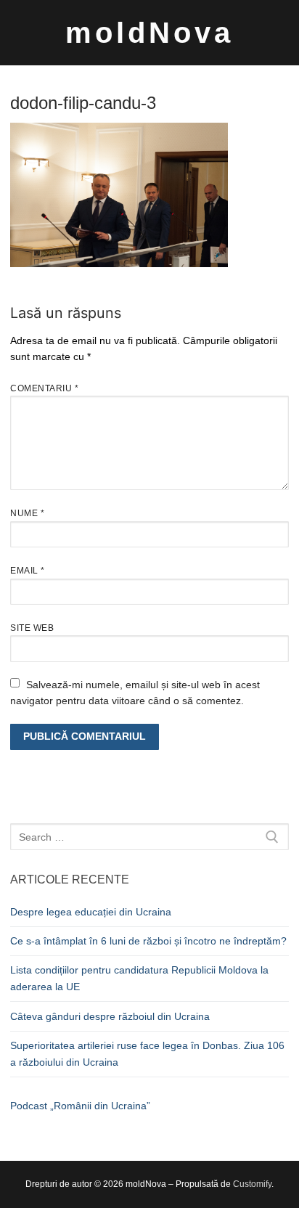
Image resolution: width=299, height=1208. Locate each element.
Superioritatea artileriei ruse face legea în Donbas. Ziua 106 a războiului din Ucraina (147, 1054)
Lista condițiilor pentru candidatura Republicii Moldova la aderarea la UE (139, 978)
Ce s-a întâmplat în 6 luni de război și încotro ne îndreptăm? (148, 941)
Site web (32, 628)
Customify (252, 1184)
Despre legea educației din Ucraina (90, 912)
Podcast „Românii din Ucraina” (80, 1105)
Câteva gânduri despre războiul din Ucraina (110, 1016)
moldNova (149, 33)
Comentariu (44, 388)
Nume (27, 513)
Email (27, 571)
